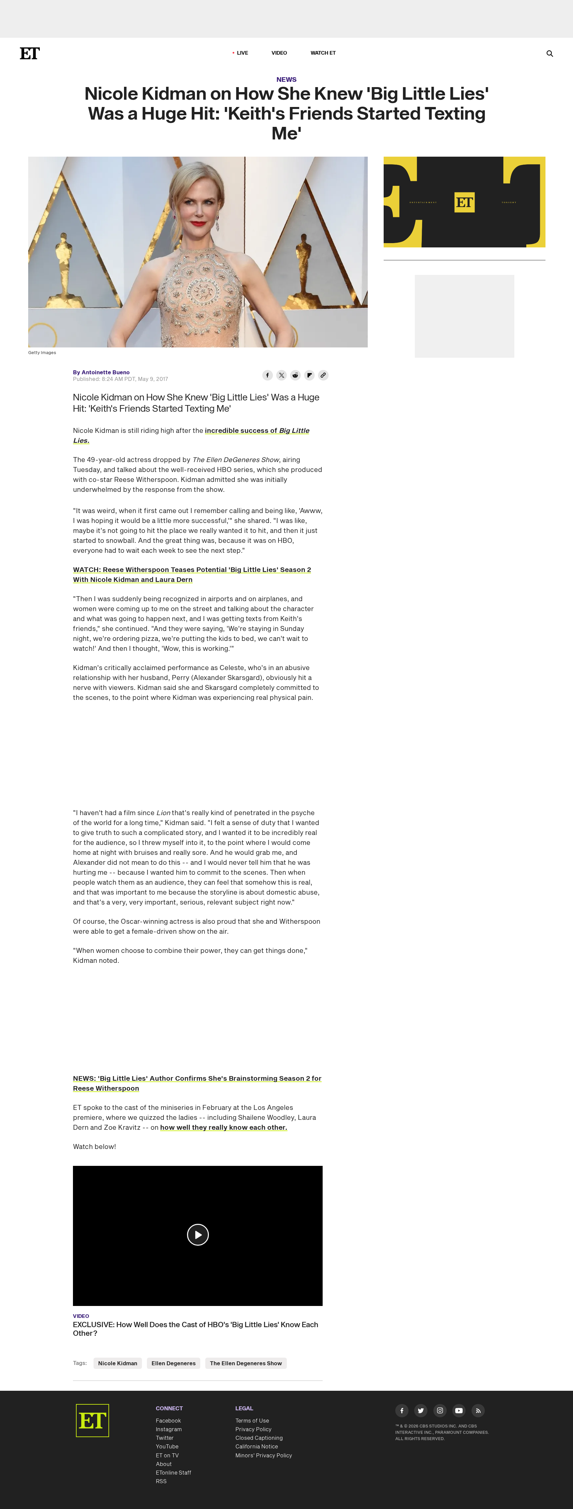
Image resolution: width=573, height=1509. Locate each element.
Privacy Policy (253, 1429)
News (287, 80)
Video (279, 53)
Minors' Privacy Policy (263, 1456)
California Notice (256, 1447)
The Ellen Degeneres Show (246, 1363)
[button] (198, 1235)
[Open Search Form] (549, 54)
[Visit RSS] (478, 1412)
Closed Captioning (259, 1438)
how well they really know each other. (223, 1128)
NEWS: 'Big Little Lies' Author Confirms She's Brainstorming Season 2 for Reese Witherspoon (197, 1084)
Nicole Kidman (117, 1363)
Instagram (169, 1429)
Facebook (168, 1421)
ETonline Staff (173, 1473)
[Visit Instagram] (440, 1412)
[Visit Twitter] (420, 1412)
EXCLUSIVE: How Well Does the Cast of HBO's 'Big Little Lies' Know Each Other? (195, 1329)
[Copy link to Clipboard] (323, 376)
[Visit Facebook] (402, 1412)
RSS (161, 1481)
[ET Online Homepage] (30, 53)
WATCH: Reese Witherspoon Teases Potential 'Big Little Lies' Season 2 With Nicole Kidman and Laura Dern (192, 575)
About (164, 1464)
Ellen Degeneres (174, 1363)
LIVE (242, 53)
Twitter (165, 1438)
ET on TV (167, 1456)
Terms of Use (252, 1421)
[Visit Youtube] (459, 1410)
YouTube (167, 1447)
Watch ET (323, 53)
